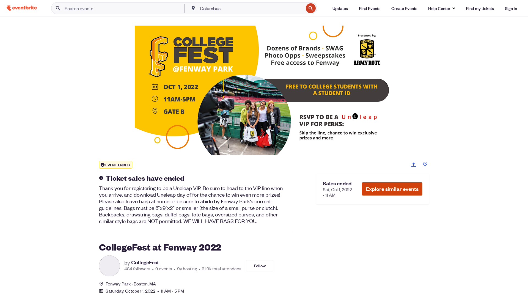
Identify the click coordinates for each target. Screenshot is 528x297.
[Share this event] (413, 164)
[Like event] (425, 164)
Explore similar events (392, 188)
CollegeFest (145, 262)
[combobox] (251, 8)
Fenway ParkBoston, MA (131, 284)
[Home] (22, 8)
